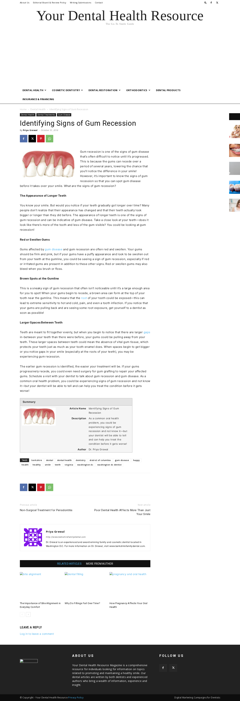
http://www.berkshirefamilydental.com (66, 537)
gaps (147, 332)
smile (48, 464)
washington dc (85, 464)
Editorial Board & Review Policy (49, 2)
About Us (24, 2)
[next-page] (28, 614)
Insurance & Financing (38, 99)
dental (49, 460)
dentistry (81, 460)
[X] (217, 2)
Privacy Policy (75, 697)
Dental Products (168, 90)
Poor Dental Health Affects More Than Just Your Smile (122, 512)
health (25, 464)
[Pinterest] (41, 138)
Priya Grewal (30, 130)
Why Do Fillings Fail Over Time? (82, 603)
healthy (37, 464)
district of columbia (100, 460)
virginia (69, 464)
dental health (64, 460)
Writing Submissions (80, 2)
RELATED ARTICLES (69, 563)
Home (23, 109)
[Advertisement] (120, 57)
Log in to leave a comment (37, 633)
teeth (58, 464)
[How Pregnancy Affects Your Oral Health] (130, 586)
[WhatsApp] (49, 138)
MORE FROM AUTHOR (99, 563)
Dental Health (32, 90)
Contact (99, 2)
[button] (205, 2)
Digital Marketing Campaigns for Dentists (197, 697)
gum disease (53, 249)
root (84, 298)
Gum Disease (64, 114)
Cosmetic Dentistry (66, 90)
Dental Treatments (46, 114)
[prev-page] (22, 614)
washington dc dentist (109, 464)
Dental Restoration (103, 90)
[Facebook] (211, 2)
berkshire (37, 460)
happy (136, 460)
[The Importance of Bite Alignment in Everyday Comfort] (40, 586)
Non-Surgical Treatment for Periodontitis (46, 510)
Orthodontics (136, 90)
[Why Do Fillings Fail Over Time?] (85, 586)
